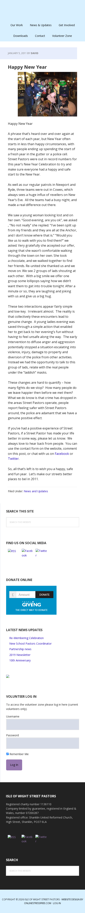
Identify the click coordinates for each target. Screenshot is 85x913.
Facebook (62, 453)
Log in (57, 903)
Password (12, 735)
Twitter (13, 458)
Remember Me (19, 754)
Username (12, 716)
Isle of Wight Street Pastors (42, 10)
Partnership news (20, 649)
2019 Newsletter (19, 655)
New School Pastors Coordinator (30, 643)
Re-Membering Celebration (26, 638)
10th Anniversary (20, 660)
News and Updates (36, 491)
